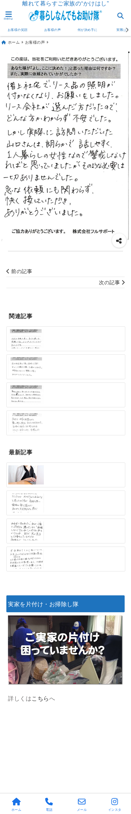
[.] (26, 503)
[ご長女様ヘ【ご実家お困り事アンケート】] (26, 475)
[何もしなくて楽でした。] (26, 395)
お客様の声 (52, 29)
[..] (26, 367)
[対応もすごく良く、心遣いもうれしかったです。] (26, 339)
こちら (40, 698)
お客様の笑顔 (18, 29)
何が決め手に (88, 29)
